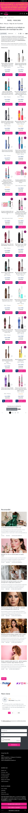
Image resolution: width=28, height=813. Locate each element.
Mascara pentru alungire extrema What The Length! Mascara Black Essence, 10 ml (7, 122)
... (15, 712)
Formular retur (4, 772)
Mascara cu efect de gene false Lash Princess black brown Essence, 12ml (7, 331)
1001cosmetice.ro (7, 721)
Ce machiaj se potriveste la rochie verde (11, 527)
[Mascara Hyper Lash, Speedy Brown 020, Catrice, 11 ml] (7, 292)
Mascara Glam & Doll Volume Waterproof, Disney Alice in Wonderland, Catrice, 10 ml (20, 151)
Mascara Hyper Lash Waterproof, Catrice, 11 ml (7, 273)
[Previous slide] (1, 683)
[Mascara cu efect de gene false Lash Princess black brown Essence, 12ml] (7, 322)
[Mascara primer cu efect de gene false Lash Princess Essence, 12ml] (21, 292)
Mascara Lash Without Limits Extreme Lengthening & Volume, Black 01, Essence (21, 389)
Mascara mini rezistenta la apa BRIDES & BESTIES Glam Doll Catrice (20, 64)
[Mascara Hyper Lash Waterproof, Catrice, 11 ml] (7, 265)
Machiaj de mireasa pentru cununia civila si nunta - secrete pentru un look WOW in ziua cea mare (13, 635)
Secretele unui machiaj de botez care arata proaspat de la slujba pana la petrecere (11, 582)
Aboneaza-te (14, 744)
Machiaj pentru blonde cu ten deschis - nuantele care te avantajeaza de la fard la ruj (13, 608)
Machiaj (1, 17)
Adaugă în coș (8, 74)
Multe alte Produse (22, 7)
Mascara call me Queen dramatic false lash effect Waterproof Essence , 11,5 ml (21, 331)
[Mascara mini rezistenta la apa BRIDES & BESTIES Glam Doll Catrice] (21, 56)
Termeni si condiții (5, 774)
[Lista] (19, 33)
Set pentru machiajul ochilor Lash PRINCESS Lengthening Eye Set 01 (7, 212)
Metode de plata (5, 794)
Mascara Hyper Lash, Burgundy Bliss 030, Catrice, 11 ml (20, 273)
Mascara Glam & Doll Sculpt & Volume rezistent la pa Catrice (7, 151)
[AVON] (21, 685)
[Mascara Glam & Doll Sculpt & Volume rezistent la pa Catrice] (7, 143)
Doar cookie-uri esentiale (14, 807)
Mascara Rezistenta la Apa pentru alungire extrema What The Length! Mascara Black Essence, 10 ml (21, 93)
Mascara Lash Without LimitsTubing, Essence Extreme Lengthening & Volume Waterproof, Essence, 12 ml (7, 182)
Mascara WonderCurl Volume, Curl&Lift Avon (20, 360)
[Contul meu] (24, 13)
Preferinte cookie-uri (14, 810)
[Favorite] (22, 13)
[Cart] (26, 13)
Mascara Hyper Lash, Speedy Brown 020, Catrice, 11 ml (7, 300)
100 (19, 712)
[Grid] (20, 33)
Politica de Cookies (5, 779)
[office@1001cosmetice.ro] (2, 1)
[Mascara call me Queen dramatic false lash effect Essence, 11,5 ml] (7, 380)
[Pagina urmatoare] (26, 413)
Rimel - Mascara (7, 67)
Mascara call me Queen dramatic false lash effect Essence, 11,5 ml (7, 389)
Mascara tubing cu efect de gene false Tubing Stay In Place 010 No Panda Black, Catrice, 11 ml (7, 64)
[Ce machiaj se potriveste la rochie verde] (14, 519)
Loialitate (3, 790)
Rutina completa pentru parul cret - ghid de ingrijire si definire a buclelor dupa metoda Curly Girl (14, 662)
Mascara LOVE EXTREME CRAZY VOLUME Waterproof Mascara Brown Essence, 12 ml (7, 93)
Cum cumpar (4, 788)
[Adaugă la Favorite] (11, 60)
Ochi (5, 17)
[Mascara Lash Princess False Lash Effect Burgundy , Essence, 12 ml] (7, 236)
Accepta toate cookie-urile (14, 804)
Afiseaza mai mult (4, 47)
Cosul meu (3, 792)
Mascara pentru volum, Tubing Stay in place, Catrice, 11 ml (20, 245)
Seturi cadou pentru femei (20, 185)
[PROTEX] (6, 685)
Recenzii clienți (4, 777)
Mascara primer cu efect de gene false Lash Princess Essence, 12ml (21, 301)
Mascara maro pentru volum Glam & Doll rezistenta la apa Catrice (7, 361)
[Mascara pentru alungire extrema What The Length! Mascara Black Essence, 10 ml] (7, 114)
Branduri (4, 678)
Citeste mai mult (6, 708)
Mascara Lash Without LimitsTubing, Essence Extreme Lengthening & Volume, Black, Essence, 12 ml (21, 213)
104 (11, 5)
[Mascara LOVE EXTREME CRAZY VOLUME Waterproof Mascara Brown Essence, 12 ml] (7, 84)
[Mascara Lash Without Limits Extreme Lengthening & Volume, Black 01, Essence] (21, 380)
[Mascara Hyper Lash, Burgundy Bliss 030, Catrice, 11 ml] (21, 265)
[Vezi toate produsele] (23, 33)
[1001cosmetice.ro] (6, 13)
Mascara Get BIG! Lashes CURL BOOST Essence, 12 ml (21, 122)
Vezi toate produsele (11, 409)
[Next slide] (27, 683)
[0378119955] (4, 1)
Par (6, 669)
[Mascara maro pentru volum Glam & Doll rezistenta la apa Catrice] (7, 352)
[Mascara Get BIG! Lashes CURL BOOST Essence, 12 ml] (21, 114)
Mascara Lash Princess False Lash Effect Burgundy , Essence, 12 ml (7, 245)
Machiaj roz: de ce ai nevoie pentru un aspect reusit (12, 555)
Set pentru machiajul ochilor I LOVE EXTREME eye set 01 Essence (20, 181)
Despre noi (3, 770)
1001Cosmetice (4, 781)
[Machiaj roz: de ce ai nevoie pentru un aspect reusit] (14, 546)
